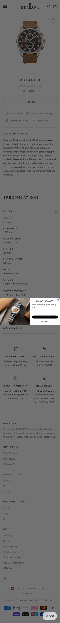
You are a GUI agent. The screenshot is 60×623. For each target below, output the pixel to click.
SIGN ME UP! (45, 317)
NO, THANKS (45, 321)
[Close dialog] (58, 300)
